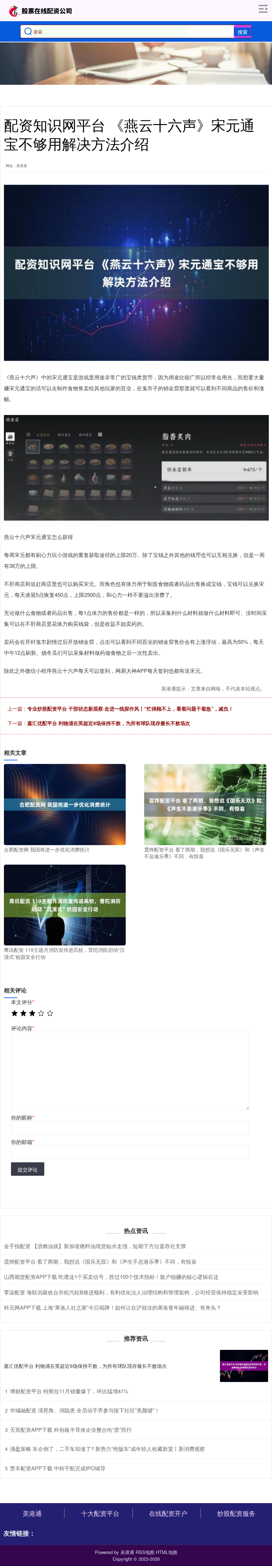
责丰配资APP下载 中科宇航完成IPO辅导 (58, 1468)
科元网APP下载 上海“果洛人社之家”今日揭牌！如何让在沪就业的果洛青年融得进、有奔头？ (112, 1307)
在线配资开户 (168, 1513)
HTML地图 (166, 1552)
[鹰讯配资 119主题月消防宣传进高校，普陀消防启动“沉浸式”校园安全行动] (65, 904)
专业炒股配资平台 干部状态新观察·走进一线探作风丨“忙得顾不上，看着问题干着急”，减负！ (130, 708)
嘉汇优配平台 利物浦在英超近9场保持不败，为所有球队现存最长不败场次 (108, 722)
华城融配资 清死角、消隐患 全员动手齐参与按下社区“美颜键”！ (85, 1410)
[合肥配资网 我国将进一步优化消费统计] (65, 803)
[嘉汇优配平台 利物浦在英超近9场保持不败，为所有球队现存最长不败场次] (244, 1366)
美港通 (32, 1513)
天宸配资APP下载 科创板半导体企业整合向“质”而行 (71, 1429)
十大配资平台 (100, 1513)
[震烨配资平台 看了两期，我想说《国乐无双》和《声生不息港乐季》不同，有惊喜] (205, 803)
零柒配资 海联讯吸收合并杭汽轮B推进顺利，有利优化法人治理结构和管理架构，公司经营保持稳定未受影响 (131, 1292)
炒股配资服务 (236, 1513)
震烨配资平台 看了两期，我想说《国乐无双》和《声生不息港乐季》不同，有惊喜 (100, 1261)
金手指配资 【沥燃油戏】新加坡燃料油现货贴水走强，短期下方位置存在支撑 (95, 1246)
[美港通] (40, 10)
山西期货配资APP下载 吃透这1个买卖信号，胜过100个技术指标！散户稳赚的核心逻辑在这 (111, 1276)
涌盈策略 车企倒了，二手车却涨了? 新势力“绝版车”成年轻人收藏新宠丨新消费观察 (107, 1448)
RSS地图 (145, 1552)
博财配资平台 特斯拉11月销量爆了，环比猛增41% (69, 1391)
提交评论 (28, 1169)
